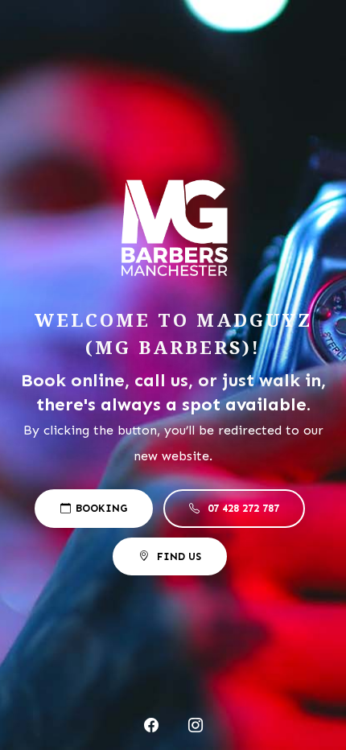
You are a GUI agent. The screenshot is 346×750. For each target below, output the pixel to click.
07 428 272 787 (243, 508)
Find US (177, 556)
